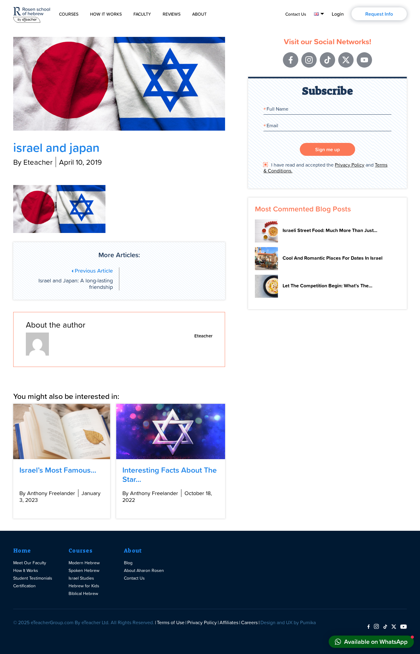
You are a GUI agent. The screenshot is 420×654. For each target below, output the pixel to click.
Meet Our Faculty (29, 562)
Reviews (171, 14)
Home (22, 550)
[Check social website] (368, 627)
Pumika (308, 622)
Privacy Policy (349, 164)
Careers (249, 622)
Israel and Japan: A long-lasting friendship (75, 279)
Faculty (142, 14)
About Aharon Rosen (144, 570)
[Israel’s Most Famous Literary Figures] (61, 431)
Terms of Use (170, 622)
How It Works (106, 14)
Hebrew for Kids (84, 586)
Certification (24, 586)
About (199, 14)
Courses (68, 14)
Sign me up (327, 149)
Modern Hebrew (84, 562)
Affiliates (229, 622)
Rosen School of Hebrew (31, 14)
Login (338, 13)
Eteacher (203, 336)
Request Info (379, 13)
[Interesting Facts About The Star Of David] (170, 431)
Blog (128, 562)
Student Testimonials (32, 578)
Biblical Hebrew (83, 593)
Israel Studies (81, 578)
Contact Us (295, 14)
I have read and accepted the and (325, 168)
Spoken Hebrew (84, 570)
